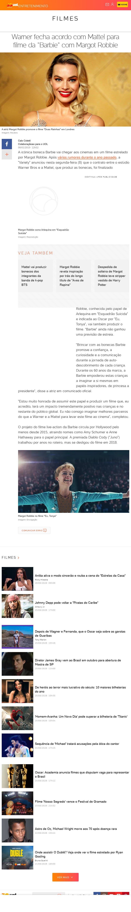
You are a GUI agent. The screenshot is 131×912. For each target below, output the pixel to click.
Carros (74, 16)
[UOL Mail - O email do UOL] (107, 4)
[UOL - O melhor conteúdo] (12, 5)
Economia (89, 16)
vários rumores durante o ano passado (87, 157)
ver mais (63, 877)
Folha (101, 16)
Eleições (33, 16)
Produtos (8, 16)
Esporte (114, 16)
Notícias (48, 16)
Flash (21, 16)
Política (61, 16)
